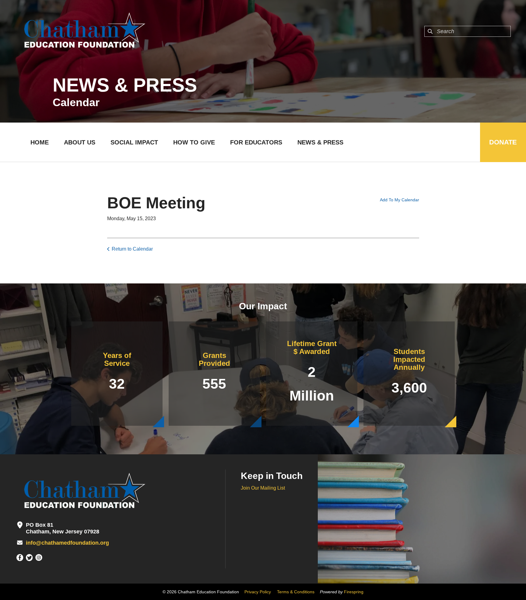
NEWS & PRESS (320, 142)
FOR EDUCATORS (256, 142)
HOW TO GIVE (194, 142)
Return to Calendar (132, 248)
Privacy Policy (257, 591)
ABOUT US (79, 142)
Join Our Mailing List (263, 488)
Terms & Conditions (295, 591)
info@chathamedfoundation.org (67, 543)
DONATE (503, 142)
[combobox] (467, 31)
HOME (39, 142)
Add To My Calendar (399, 199)
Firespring (353, 591)
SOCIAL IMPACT (134, 142)
